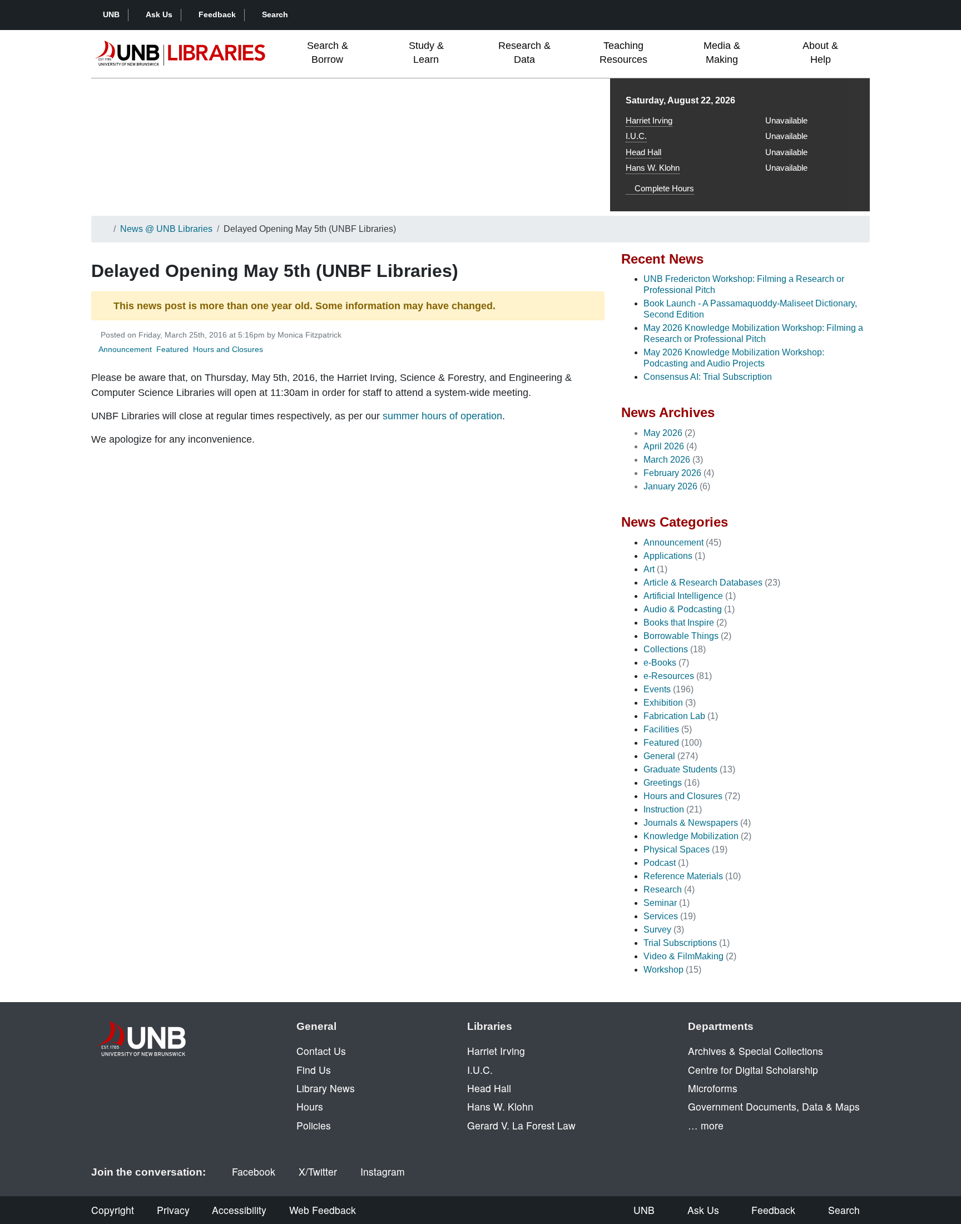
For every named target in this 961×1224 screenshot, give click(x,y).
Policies (313, 1125)
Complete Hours (663, 188)
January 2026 (670, 486)
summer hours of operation (442, 416)
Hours (309, 1106)
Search (275, 14)
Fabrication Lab (674, 716)
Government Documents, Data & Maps (774, 1106)
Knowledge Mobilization (691, 836)
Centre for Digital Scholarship (753, 1070)
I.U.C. (636, 136)
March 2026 (666, 459)
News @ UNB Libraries (166, 229)
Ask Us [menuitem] (703, 1210)
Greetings (662, 782)
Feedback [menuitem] (773, 1210)
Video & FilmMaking (683, 956)
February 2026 (672, 473)
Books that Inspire (678, 622)
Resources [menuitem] (623, 52)
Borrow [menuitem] (327, 52)
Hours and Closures (228, 349)
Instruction (663, 809)
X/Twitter (318, 1171)
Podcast (659, 863)
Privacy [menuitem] (173, 1210)
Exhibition (663, 702)
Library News (325, 1088)
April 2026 (663, 446)
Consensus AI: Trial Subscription (707, 376)
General (659, 756)
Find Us (313, 1070)
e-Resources (668, 676)
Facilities (661, 729)
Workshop (663, 969)
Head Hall (643, 152)
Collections (665, 649)
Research (662, 889)
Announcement (125, 349)
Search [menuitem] (844, 1210)
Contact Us (321, 1051)
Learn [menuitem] (426, 52)
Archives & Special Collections (755, 1051)
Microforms (712, 1088)
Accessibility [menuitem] (239, 1210)
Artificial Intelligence (683, 596)
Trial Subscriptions (680, 943)
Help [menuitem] (820, 52)
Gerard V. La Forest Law (521, 1125)
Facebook (253, 1171)
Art (649, 569)
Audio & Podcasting (682, 609)
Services (660, 916)
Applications (667, 556)
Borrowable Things (681, 636)
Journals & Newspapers (690, 822)
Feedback (217, 14)
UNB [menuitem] (644, 1210)
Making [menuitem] (722, 52)
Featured (172, 349)
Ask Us (159, 14)
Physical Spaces (676, 849)
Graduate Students (680, 769)
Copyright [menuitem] (112, 1210)
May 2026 (662, 433)
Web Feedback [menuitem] (322, 1210)
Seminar (660, 903)
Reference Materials (683, 876)
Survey (657, 929)
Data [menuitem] (524, 52)
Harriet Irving (649, 120)
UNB (111, 14)
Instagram (382, 1171)
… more (706, 1125)
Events (657, 689)
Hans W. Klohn (653, 167)
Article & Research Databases (702, 582)
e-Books (659, 662)
